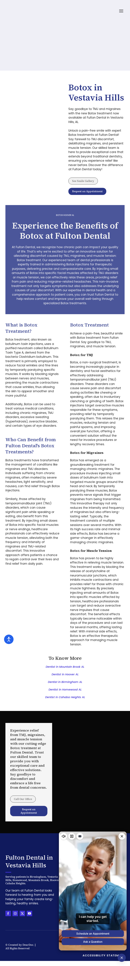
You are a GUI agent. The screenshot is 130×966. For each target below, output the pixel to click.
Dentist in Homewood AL (65, 690)
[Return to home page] (18, 11)
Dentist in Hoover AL (65, 674)
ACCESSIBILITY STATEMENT (104, 955)
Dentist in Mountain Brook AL (65, 667)
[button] (83, 181)
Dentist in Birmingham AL (65, 682)
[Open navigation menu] (121, 11)
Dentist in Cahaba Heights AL (65, 697)
